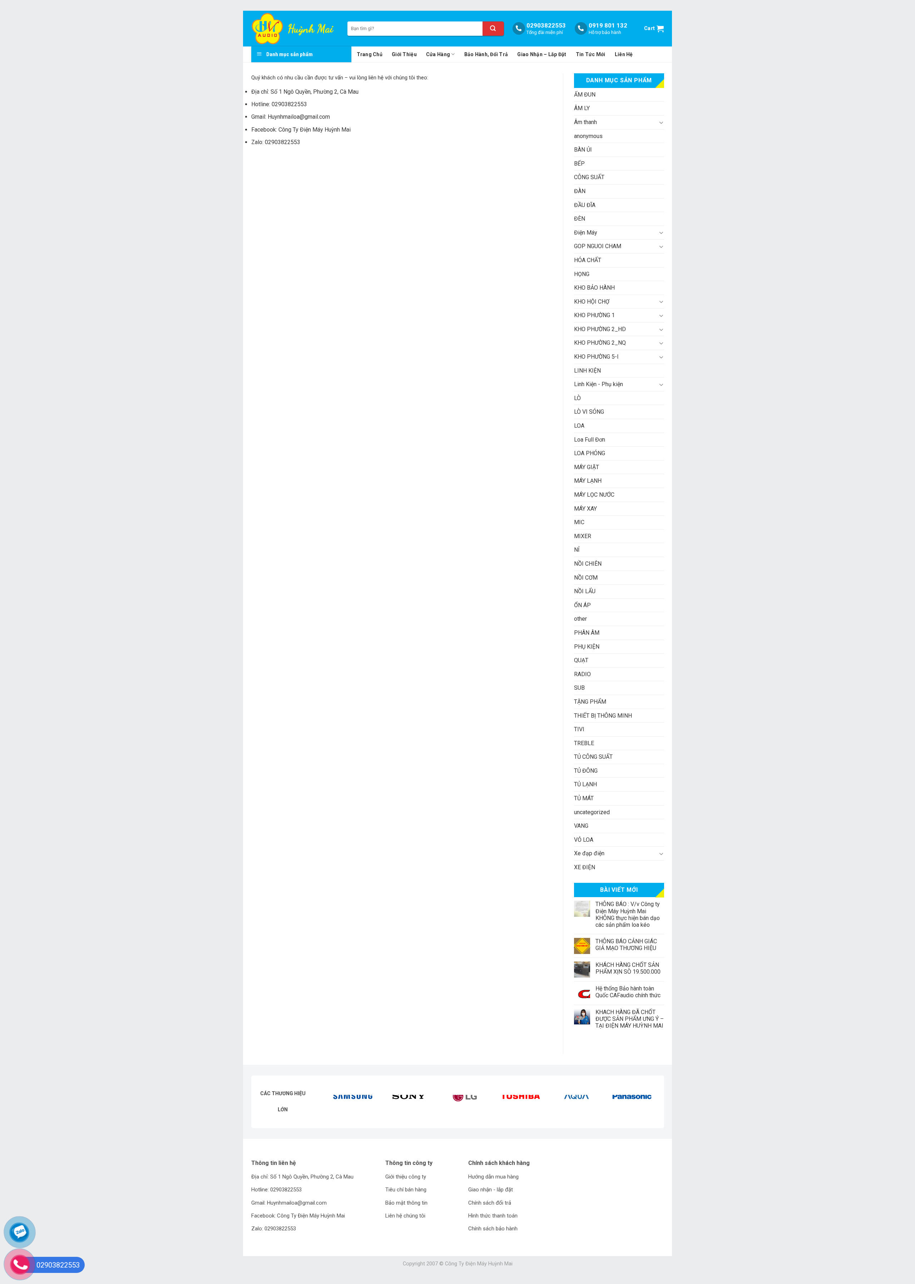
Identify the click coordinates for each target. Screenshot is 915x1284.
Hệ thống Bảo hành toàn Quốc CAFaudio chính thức (628, 992)
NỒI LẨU (584, 591)
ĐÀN (579, 191)
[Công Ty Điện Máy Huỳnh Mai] (268, 28)
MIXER (582, 536)
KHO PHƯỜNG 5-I (596, 356)
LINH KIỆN (587, 370)
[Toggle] (661, 122)
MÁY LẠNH (588, 480)
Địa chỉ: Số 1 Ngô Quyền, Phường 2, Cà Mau (304, 91)
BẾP (579, 163)
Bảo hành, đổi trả (486, 54)
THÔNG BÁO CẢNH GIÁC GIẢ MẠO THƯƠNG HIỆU (626, 944)
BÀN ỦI (583, 149)
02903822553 (546, 25)
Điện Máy (585, 232)
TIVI (579, 729)
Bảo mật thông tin (406, 1203)
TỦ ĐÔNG (586, 770)
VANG (581, 825)
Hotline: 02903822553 (279, 104)
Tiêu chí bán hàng (405, 1189)
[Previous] (341, 1106)
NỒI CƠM (586, 577)
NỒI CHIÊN (588, 563)
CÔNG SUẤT (589, 177)
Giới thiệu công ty (405, 1177)
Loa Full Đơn (589, 439)
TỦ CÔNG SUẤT (593, 756)
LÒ (577, 398)
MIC (579, 522)
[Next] (644, 1106)
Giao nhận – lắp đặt (541, 54)
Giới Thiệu (404, 54)
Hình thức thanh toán (493, 1215)
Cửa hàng (438, 54)
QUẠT (581, 660)
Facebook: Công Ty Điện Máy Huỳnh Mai (301, 129)
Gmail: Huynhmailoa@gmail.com (290, 116)
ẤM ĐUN (584, 94)
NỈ (576, 549)
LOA (579, 425)
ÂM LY (582, 108)
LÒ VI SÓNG (589, 411)
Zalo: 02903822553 (275, 142)
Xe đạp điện (589, 853)
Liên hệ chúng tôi (405, 1215)
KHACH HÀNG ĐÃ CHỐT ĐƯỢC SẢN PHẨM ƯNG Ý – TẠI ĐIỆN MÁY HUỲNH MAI (629, 1019)
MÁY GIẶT (586, 467)
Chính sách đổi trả (489, 1203)
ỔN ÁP (582, 605)
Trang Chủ (370, 54)
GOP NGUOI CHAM (597, 246)
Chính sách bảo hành (493, 1228)
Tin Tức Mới (590, 54)
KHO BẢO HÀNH (594, 287)
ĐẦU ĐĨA (584, 205)
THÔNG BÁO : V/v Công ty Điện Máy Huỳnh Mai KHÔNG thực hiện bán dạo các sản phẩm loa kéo (627, 914)
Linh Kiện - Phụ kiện (598, 384)
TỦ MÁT (584, 798)
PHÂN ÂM (586, 632)
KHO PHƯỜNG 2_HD (600, 329)
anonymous (588, 136)
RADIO (582, 674)
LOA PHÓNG (589, 453)
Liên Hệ (624, 54)
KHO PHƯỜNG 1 (594, 315)
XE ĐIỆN (584, 867)
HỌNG (581, 274)
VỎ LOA (583, 839)
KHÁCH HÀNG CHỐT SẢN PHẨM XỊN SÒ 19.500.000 (628, 968)
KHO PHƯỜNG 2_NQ (600, 342)
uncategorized (592, 812)
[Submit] (493, 28)
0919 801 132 (608, 25)
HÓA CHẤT (587, 260)
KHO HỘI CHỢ (591, 301)
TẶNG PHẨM (590, 701)
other (580, 618)
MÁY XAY (585, 508)
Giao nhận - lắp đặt (490, 1189)
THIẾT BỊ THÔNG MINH (603, 715)
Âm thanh (585, 122)
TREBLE (584, 743)
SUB (579, 687)
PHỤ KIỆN (586, 646)
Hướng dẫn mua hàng (493, 1177)
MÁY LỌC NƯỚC (594, 494)
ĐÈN (579, 218)
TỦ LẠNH (585, 784)
